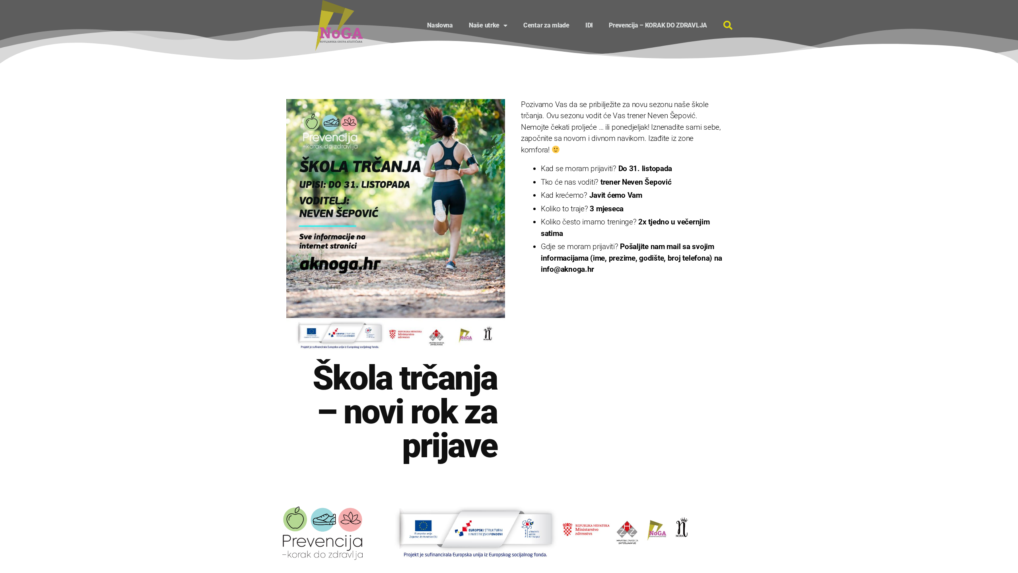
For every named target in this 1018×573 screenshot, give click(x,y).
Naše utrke (484, 25)
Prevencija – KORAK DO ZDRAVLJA (658, 25)
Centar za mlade (546, 25)
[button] (728, 25)
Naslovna (440, 25)
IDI (589, 25)
